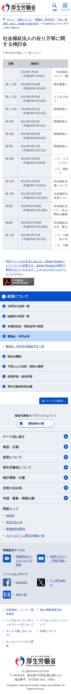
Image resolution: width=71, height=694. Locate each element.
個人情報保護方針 (51, 609)
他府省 (10, 515)
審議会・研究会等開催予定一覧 (25, 346)
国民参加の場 (36, 423)
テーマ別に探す (14, 436)
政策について (12, 457)
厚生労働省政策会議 (19, 386)
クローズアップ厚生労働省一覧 (25, 535)
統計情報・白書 (14, 477)
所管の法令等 (12, 488)
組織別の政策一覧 (18, 316)
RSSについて (48, 631)
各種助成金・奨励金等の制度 (25, 326)
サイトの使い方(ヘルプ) (19, 633)
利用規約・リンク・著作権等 (20, 611)
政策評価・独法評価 (19, 376)
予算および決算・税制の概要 (25, 366)
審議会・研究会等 (18, 336)
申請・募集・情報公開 (19, 498)
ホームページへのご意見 (20, 643)
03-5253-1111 (36, 679)
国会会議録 (14, 356)
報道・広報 (11, 447)
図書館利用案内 (15, 528)
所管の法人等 (14, 522)
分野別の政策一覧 (18, 306)
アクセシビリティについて (54, 622)
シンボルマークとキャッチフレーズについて (20, 622)
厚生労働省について (17, 467)
